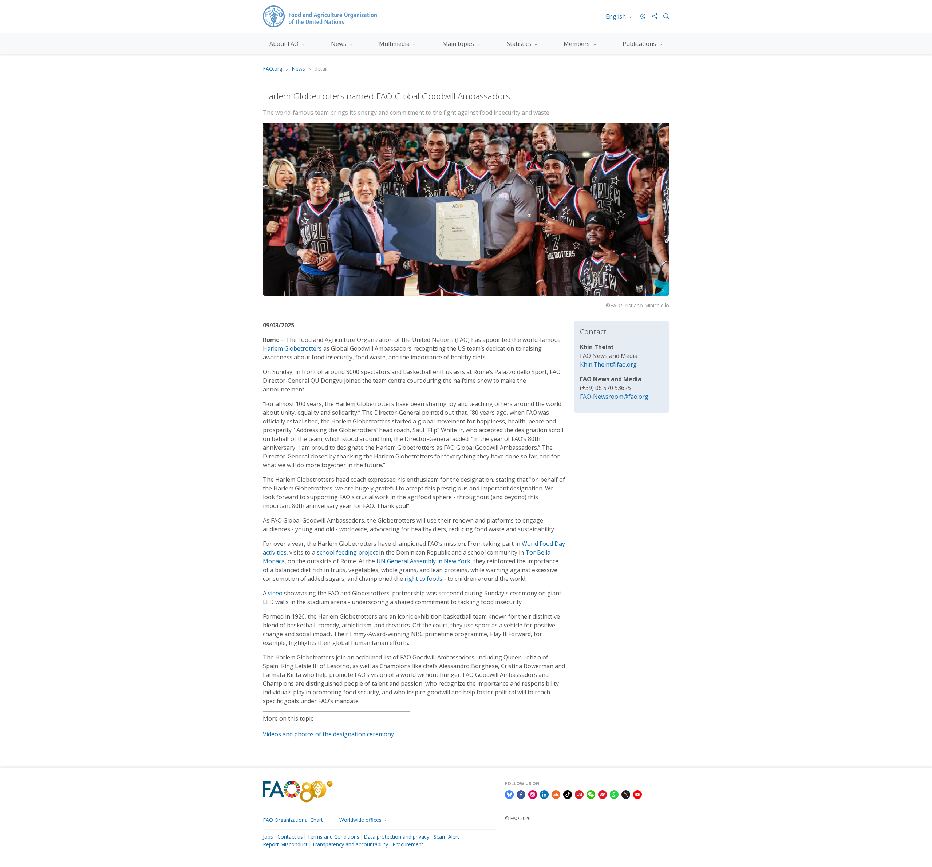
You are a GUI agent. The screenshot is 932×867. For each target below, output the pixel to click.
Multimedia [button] (395, 44)
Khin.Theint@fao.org (608, 364)
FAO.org (272, 69)
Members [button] (577, 44)
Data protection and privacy (396, 836)
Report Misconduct (285, 844)
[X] (625, 794)
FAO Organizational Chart (293, 819)
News (298, 69)
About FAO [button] (284, 44)
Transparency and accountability (350, 844)
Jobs (268, 836)
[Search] (663, 16)
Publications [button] (640, 44)
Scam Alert (446, 836)
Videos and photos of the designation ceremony (328, 734)
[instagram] (532, 794)
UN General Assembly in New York (423, 561)
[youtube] (637, 794)
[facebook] (521, 794)
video (275, 593)
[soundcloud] (556, 794)
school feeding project (347, 552)
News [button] (339, 44)
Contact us (290, 836)
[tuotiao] (579, 794)
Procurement (407, 844)
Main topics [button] (458, 44)
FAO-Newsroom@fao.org (614, 397)
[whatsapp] (614, 794)
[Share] (651, 16)
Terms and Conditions (333, 836)
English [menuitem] (616, 16)
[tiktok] (567, 794)
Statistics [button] (520, 44)
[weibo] (602, 794)
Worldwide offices (361, 819)
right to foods (423, 579)
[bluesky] (509, 794)
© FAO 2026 (517, 818)
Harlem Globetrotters (292, 348)
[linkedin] (544, 794)
